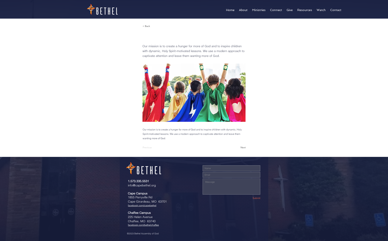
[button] (243, 10)
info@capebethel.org (142, 185)
